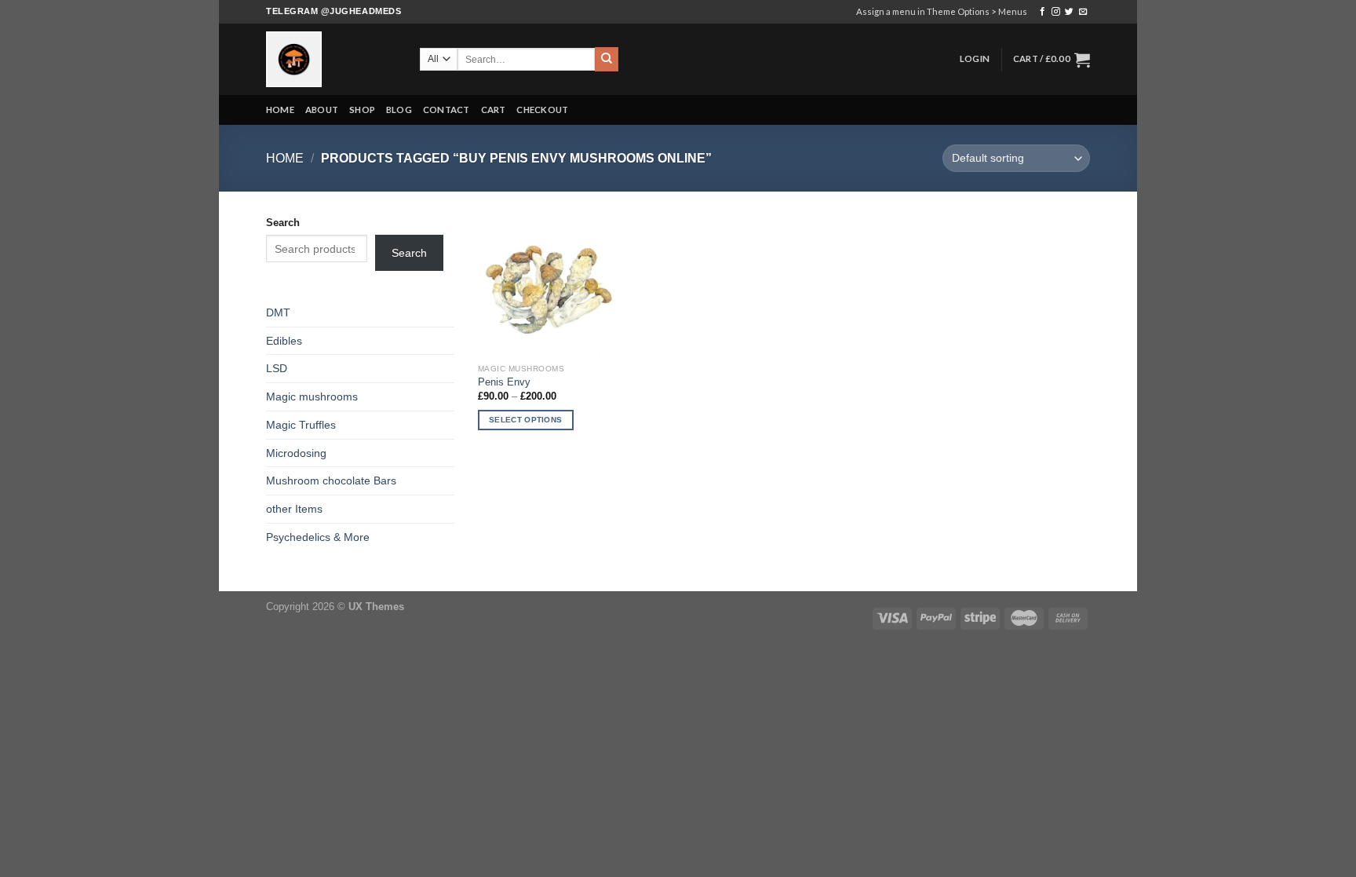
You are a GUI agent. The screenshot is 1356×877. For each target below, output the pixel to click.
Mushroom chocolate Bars (331, 480)
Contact (446, 109)
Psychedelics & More (318, 537)
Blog (399, 109)
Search (283, 222)
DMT (278, 312)
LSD (276, 368)
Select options (525, 419)
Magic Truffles (301, 424)
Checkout (542, 109)
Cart (493, 109)
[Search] (606, 59)
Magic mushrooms (312, 396)
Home (280, 109)
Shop (362, 109)
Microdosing (296, 453)
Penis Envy (504, 382)
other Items (294, 508)
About (321, 109)
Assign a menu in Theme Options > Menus (941, 11)
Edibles (284, 340)
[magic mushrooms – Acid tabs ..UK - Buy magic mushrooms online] (331, 59)
